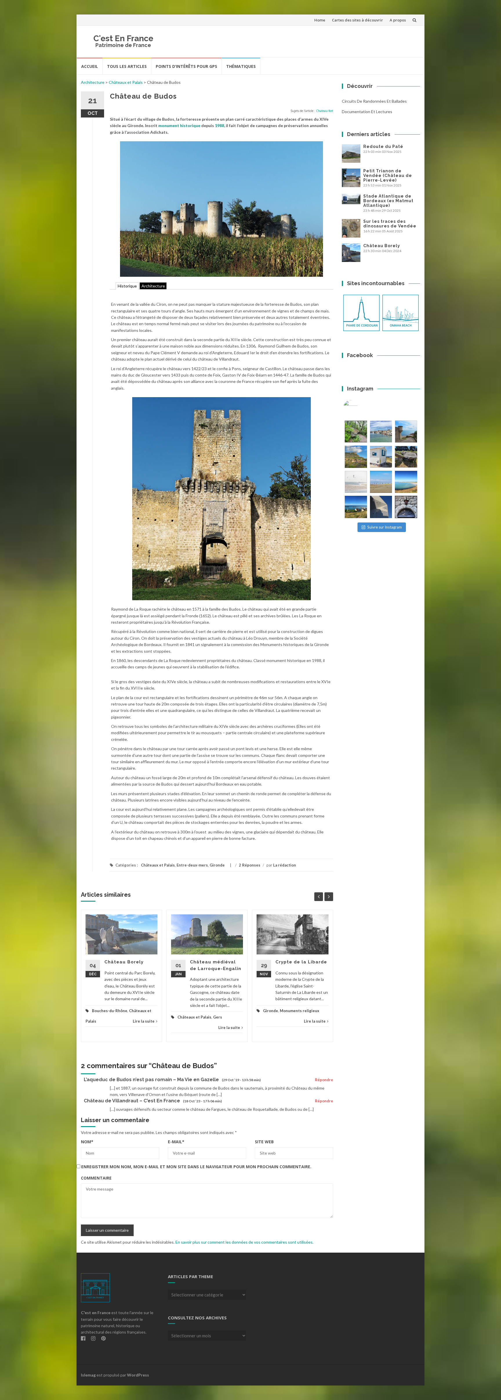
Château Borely (124, 962)
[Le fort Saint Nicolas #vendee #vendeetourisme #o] (406, 431)
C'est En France (123, 38)
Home (319, 20)
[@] (359, 407)
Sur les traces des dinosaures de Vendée (389, 223)
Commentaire (96, 1178)
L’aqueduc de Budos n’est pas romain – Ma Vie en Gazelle (151, 1079)
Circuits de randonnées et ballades (374, 101)
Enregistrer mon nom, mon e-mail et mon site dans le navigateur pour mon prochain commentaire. (196, 1166)
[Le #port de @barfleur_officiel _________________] (381, 431)
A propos (398, 20)
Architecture (92, 82)
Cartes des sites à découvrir (357, 20)
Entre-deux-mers (192, 865)
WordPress (138, 1374)
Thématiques (241, 66)
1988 (219, 125)
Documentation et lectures (367, 111)
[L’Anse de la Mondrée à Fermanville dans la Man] (406, 482)
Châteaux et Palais (126, 82)
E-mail (176, 1141)
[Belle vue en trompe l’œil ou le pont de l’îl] (381, 482)
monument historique (179, 125)
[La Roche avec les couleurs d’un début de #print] (356, 457)
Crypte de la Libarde (301, 962)
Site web (264, 1141)
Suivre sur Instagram (384, 527)
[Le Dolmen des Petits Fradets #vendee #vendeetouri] (406, 457)
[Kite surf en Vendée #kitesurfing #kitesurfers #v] (356, 482)
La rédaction (284, 865)
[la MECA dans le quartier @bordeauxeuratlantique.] (381, 507)
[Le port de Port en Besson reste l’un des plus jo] (356, 507)
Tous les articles (127, 66)
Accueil (89, 66)
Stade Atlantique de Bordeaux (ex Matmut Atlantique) (388, 201)
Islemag (88, 1374)
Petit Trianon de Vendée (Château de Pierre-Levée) (387, 175)
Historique (127, 285)
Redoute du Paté (383, 146)
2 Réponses (249, 865)
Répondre (324, 1079)
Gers (217, 1017)
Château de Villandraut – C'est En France (132, 1101)
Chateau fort (324, 111)
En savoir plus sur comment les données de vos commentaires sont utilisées (244, 1242)
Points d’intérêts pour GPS (186, 66)
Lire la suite (144, 1021)
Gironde (217, 865)
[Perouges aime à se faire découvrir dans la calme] (406, 507)
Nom (87, 1141)
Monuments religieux (299, 1010)
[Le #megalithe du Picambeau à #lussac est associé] (356, 431)
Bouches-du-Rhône (109, 1010)
